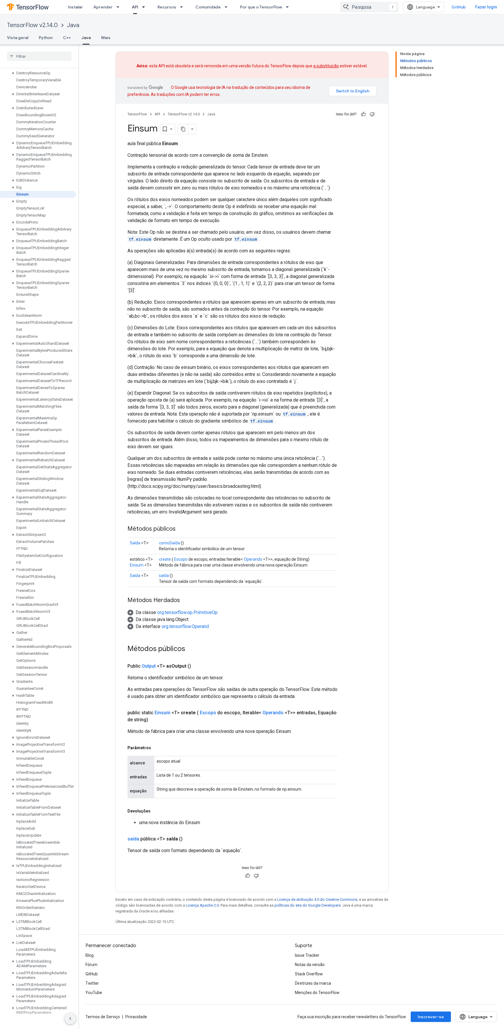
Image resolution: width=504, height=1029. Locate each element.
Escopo (181, 559)
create (165, 559)
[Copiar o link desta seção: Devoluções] (156, 811)
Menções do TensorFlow (317, 992)
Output (149, 666)
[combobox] (369, 7)
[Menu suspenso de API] (145, 7)
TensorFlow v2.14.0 (32, 25)
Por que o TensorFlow (261, 7)
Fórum (91, 964)
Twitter (92, 983)
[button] (38, 73)
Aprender (103, 7)
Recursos (167, 7)
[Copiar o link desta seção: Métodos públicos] (181, 529)
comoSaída (169, 543)
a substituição (326, 66)
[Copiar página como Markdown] (183, 129)
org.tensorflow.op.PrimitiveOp (187, 612)
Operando (253, 559)
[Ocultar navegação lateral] (70, 1018)
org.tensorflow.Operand (185, 626)
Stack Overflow (309, 974)
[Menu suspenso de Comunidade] (228, 7)
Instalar (75, 7)
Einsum (137, 565)
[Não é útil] (372, 114)
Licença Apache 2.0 (202, 905)
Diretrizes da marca (313, 983)
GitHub (459, 7)
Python (45, 37)
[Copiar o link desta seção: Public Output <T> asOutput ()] (198, 666)
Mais (106, 37)
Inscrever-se (431, 1016)
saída (164, 575)
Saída (135, 543)
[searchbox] (39, 56)
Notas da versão (310, 964)
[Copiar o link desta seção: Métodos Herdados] (186, 600)
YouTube (93, 992)
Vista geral (17, 37)
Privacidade (136, 1016)
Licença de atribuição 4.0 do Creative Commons (317, 899)
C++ (67, 37)
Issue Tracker (307, 955)
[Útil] (363, 114)
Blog (89, 955)
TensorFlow (137, 114)
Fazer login (486, 7)
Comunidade (208, 7)
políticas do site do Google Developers (307, 905)
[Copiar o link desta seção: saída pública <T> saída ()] (189, 838)
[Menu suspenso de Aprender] (120, 7)
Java (73, 25)
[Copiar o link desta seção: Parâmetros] (157, 747)
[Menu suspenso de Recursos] (183, 7)
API (135, 7)
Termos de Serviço (102, 1016)
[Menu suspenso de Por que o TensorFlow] (289, 7)
